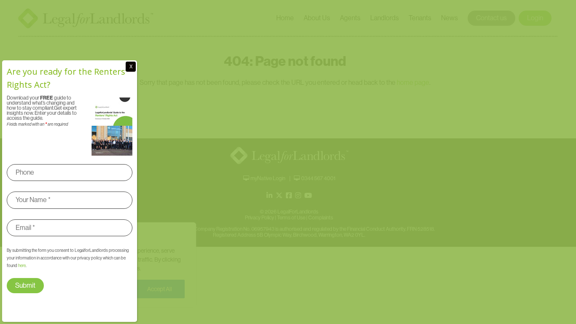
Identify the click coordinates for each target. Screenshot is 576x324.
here (22, 265)
